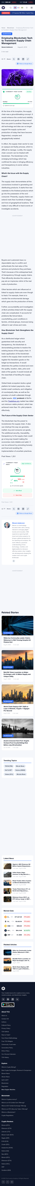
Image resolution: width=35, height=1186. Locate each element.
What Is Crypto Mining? (9, 1067)
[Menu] (31, 7)
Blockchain (10, 28)
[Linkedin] (23, 59)
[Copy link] (28, 59)
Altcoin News (6, 1076)
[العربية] (22, 7)
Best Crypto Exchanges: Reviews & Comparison (16, 1070)
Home (3, 28)
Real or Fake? (6, 1035)
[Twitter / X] (3, 999)
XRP (3, 1167)
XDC (15, 398)
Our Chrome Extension (9, 1054)
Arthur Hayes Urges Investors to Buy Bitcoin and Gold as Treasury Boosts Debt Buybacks (22, 875)
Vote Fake (19, 495)
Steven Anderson (18, 523)
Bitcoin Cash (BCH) (8, 1135)
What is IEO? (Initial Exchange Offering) (14, 1106)
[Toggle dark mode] (27, 7)
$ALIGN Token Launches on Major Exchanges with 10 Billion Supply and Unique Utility (17, 674)
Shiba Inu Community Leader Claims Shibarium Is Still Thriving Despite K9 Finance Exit (17, 640)
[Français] (18, 7)
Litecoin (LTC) (6, 1131)
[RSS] (17, 999)
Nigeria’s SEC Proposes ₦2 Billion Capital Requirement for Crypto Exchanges (22, 866)
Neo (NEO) (5, 1154)
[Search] (10, 7)
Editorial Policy (6, 1025)
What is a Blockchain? (8, 1112)
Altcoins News (21, 774)
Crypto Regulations (7, 1115)
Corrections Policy (7, 1047)
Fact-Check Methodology (9, 1038)
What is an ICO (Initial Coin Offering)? (13, 1102)
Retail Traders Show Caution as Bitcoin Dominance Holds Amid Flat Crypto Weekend (22, 882)
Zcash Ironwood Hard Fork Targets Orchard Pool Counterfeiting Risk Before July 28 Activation (16, 743)
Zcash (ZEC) (5, 1144)
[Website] (13, 560)
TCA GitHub (5, 1031)
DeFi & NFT (8, 770)
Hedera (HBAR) (20, 770)
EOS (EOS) (5, 1141)
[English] (15, 7)
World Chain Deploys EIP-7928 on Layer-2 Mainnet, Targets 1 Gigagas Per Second (16, 709)
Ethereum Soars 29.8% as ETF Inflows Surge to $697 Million (21, 899)
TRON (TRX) (9, 766)
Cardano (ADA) (6, 1170)
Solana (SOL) (9, 774)
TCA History (5, 1057)
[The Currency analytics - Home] (3, 7)
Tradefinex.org (13, 401)
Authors (4, 1022)
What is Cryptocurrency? (9, 1099)
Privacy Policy (6, 1028)
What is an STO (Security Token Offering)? (15, 1109)
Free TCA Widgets (7, 1041)
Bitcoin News (20, 766)
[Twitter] (14, 59)
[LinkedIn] (12, 999)
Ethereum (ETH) (6, 1128)
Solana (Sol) (5, 1151)
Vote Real (19, 490)
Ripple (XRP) (5, 1138)
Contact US (5, 1019)
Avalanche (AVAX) (7, 1147)
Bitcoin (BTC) (6, 1125)
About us (4, 1015)
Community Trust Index (9, 1044)
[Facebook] (18, 59)
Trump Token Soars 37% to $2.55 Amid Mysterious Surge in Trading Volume (21, 890)
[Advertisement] (17, 21)
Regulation (5, 1086)
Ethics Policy (5, 1051)
